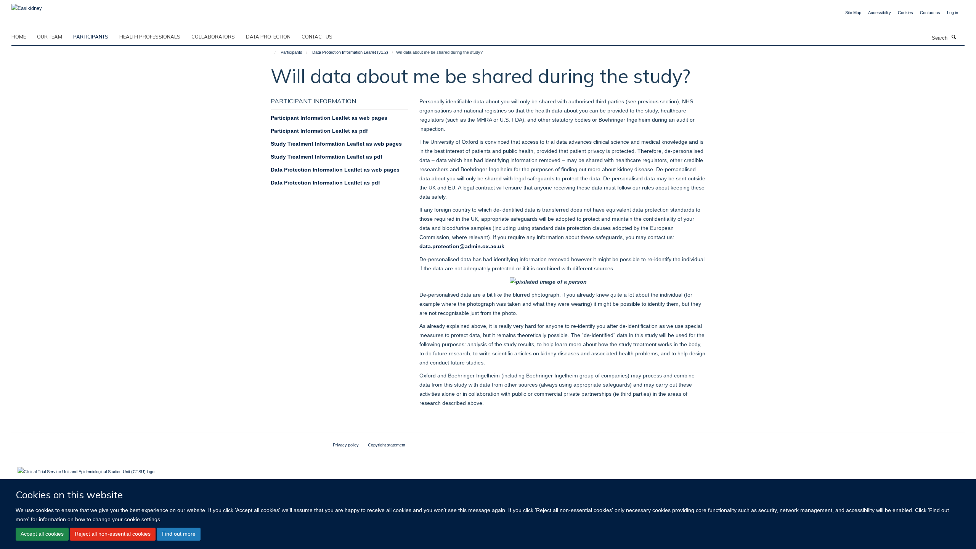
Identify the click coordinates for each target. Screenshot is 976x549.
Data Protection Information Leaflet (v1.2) (350, 52)
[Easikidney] (26, 6)
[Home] (272, 52)
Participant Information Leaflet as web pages (329, 118)
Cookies (905, 12)
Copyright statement (386, 445)
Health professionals (149, 37)
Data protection (268, 37)
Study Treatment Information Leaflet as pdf (326, 157)
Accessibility (879, 12)
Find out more (179, 534)
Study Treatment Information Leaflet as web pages (336, 144)
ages (393, 170)
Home (18, 37)
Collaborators (213, 37)
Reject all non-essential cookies (113, 534)
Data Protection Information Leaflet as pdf (325, 183)
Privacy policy (346, 445)
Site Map (853, 12)
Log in (952, 12)
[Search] (953, 37)
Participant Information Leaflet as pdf (319, 131)
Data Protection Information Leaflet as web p (329, 170)
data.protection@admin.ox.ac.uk (461, 246)
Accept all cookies (42, 534)
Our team (49, 37)
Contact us (930, 12)
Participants (90, 37)
